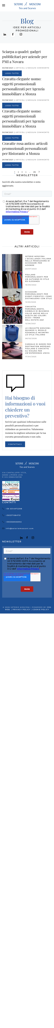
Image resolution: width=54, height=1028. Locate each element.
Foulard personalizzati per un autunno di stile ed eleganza (37, 278)
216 (34, 172)
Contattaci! (15, 444)
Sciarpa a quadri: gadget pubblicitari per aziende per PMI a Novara (24, 56)
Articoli (20, 68)
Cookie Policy (41, 610)
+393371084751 (13, 515)
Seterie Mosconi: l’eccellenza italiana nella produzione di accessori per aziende (38, 260)
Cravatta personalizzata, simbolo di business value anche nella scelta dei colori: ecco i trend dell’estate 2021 (37, 313)
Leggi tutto (12, 73)
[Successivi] (39, 172)
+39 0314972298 (14, 509)
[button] (3, 5)
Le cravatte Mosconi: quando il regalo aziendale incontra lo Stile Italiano (38, 331)
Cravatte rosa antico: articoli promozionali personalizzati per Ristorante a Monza (25, 148)
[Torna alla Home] (27, 5)
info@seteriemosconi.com (20, 528)
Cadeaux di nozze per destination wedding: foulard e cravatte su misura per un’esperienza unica (38, 348)
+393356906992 (14, 522)
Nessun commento (38, 68)
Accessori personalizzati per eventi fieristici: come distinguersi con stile (38, 295)
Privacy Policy (21, 610)
